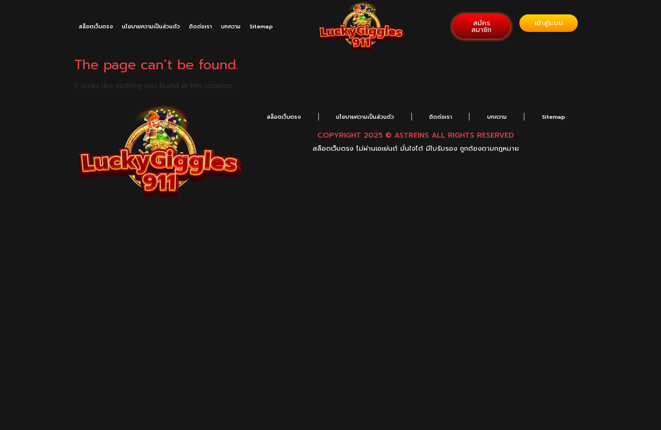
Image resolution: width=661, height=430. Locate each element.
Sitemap (261, 26)
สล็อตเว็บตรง (96, 26)
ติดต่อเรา (200, 26)
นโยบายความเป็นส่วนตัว (151, 26)
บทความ (231, 26)
